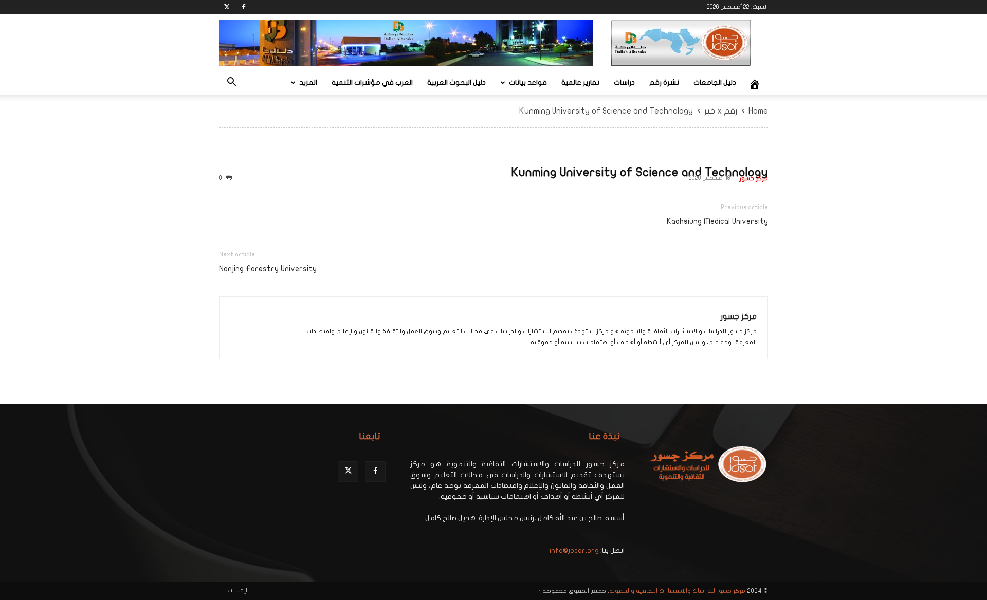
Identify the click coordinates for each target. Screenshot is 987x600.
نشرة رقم (664, 82)
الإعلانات (238, 590)
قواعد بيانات (528, 82)
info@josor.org (574, 550)
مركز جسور (753, 178)
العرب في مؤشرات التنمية (372, 82)
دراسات (624, 82)
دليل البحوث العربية (456, 82)
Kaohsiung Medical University (717, 221)
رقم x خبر (720, 111)
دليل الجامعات (714, 82)
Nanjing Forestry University (268, 269)
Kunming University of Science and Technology (639, 172)
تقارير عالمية (580, 82)
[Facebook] (243, 7)
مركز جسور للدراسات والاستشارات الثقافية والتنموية (677, 591)
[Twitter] (226, 7)
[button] (231, 83)
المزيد (308, 82)
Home (758, 111)
